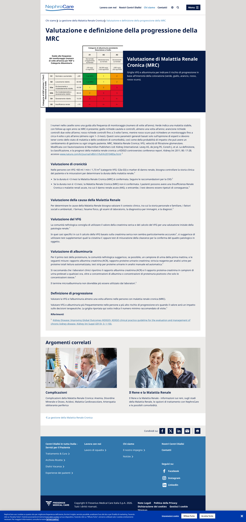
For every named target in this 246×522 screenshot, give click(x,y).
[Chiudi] (242, 516)
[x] (170, 431)
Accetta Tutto (207, 516)
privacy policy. (52, 519)
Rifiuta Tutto (189, 516)
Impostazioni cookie (170, 516)
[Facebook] (162, 431)
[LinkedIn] (179, 431)
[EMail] (187, 431)
